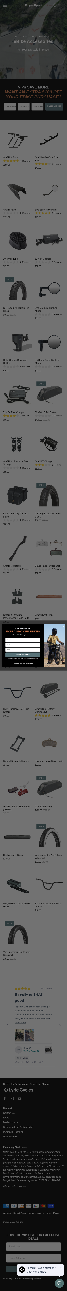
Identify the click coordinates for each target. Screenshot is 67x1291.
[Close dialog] (63, 626)
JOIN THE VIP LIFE (22, 655)
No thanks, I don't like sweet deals (23, 663)
